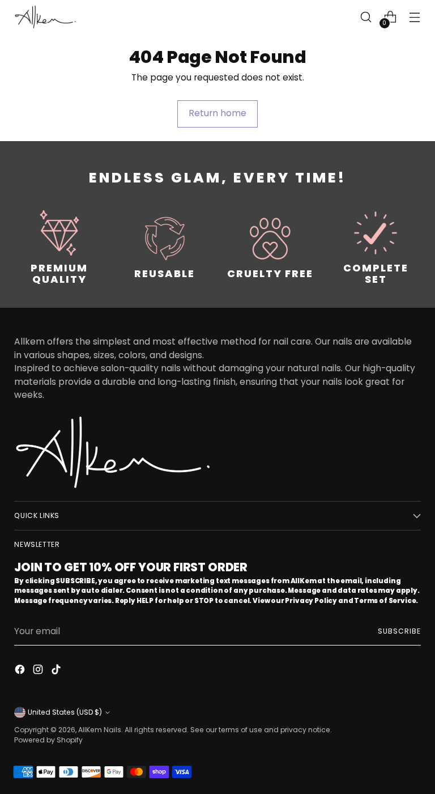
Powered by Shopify (48, 740)
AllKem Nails (99, 729)
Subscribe (399, 631)
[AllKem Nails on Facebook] (21, 671)
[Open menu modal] (415, 17)
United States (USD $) (65, 712)
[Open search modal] (366, 17)
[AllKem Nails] (45, 16)
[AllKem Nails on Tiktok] (57, 671)
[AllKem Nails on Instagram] (39, 671)
